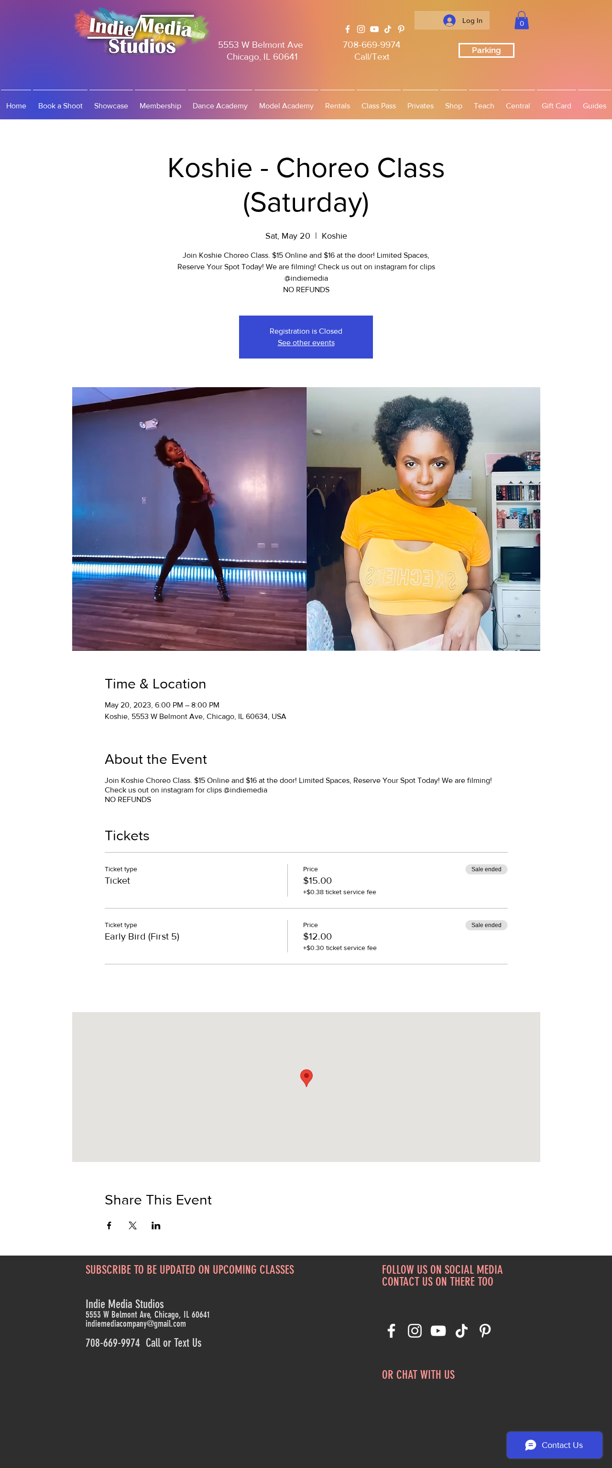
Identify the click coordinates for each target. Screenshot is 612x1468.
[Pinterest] (401, 29)
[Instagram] (361, 29)
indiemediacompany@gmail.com (136, 1323)
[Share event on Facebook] (109, 1225)
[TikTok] (387, 29)
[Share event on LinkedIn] (156, 1225)
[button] (521, 20)
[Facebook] (347, 29)
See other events (306, 342)
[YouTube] (374, 29)
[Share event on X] (132, 1225)
